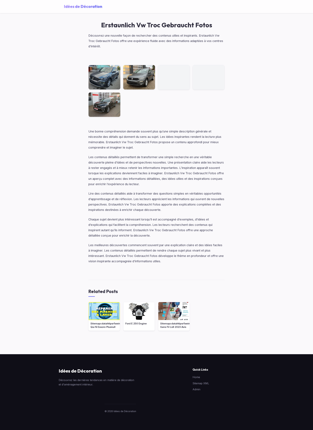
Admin (196, 389)
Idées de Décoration (80, 371)
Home (196, 377)
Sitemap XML (201, 383)
